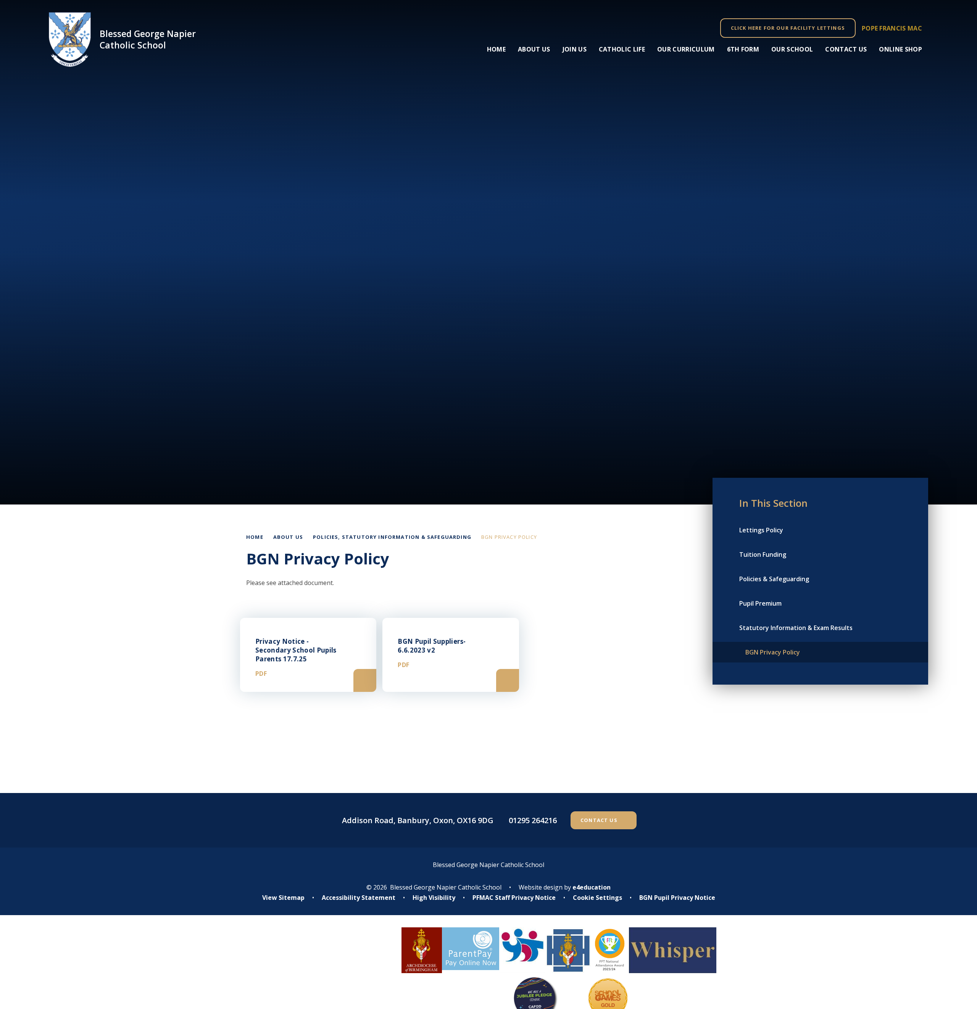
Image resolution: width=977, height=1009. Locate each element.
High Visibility (434, 897)
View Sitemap (283, 897)
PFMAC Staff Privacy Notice (514, 897)
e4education (591, 887)
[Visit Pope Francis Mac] (310, 974)
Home (254, 537)
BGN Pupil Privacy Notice (677, 897)
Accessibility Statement (358, 897)
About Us (288, 537)
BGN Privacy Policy (509, 537)
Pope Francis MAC (892, 28)
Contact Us (598, 820)
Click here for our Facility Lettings (788, 27)
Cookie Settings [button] (597, 897)
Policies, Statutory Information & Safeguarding (392, 537)
